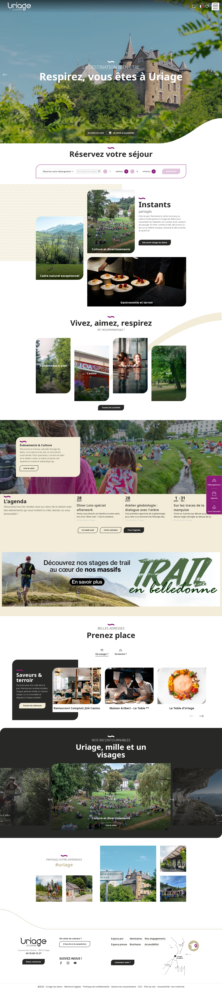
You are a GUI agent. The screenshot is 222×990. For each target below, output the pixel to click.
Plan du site (149, 986)
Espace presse (119, 944)
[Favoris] (207, 6)
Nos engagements (155, 938)
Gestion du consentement (123, 986)
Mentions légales (72, 986)
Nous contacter (33, 961)
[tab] (102, 652)
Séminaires (136, 938)
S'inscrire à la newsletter (74, 944)
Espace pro (117, 938)
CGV (140, 986)
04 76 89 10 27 (33, 953)
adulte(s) (119, 171)
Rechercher (171, 171)
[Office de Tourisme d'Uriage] (19, 6)
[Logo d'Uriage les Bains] (33, 942)
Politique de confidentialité (96, 986)
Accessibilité (152, 944)
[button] (193, 6)
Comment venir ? (123, 962)
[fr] (200, 6)
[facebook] (61, 963)
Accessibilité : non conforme (171, 986)
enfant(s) (146, 171)
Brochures (135, 944)
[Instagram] (68, 963)
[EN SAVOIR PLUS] (111, 579)
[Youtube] (75, 963)
